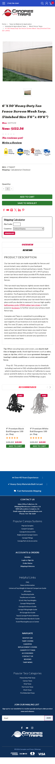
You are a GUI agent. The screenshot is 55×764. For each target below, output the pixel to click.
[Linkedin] (19, 210)
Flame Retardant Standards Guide (27, 619)
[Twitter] (15, 210)
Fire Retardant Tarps (27, 693)
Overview (27, 244)
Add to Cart (15, 446)
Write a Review (12, 142)
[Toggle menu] (3, 4)
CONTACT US (27, 656)
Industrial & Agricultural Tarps (15, 26)
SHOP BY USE (27, 638)
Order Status (27, 563)
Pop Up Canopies (28, 526)
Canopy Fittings (27, 538)
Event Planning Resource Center (27, 622)
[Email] (7, 210)
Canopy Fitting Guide (27, 603)
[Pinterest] (23, 210)
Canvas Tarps (27, 681)
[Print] (11, 210)
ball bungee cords (11, 305)
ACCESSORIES (27, 653)
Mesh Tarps (27, 690)
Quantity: (6, 184)
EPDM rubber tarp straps (30, 305)
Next (50, 387)
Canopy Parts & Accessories (27, 541)
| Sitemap (37, 749)
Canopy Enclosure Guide (27, 606)
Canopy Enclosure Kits (27, 532)
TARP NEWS (27, 662)
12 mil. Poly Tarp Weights (27, 600)
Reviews (27, 250)
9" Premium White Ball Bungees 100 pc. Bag (39, 431)
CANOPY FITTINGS (27, 650)
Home (4, 24)
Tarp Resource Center (27, 597)
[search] (41, 3)
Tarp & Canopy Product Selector (27, 616)
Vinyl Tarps (27, 684)
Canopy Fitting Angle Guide (27, 609)
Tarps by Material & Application (20, 24)
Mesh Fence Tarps (35, 26)
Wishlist (27, 557)
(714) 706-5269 (13, 3)
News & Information (27, 585)
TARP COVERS (27, 641)
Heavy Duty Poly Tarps (27, 678)
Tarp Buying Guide (27, 594)
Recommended (27, 387)
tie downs (15, 308)
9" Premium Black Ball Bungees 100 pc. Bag (15, 431)
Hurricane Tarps (27, 687)
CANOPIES (27, 644)
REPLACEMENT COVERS (27, 647)
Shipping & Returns (27, 566)
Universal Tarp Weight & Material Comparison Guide (27, 588)
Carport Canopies (27, 529)
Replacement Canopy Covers (27, 535)
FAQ (27, 582)
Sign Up (31, 560)
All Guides (27, 591)
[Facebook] (4, 210)
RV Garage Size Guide (27, 613)
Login (23, 560)
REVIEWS (27, 659)
